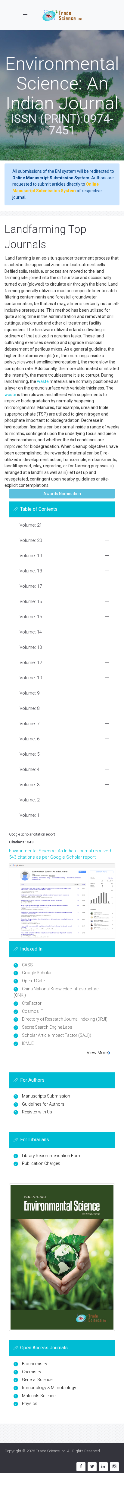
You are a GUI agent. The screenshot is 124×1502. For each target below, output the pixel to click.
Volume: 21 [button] (31, 525)
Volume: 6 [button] (29, 739)
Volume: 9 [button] (29, 693)
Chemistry (31, 1371)
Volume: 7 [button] (29, 723)
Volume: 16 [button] (31, 601)
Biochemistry (34, 1363)
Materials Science (38, 1395)
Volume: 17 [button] (31, 586)
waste (43, 381)
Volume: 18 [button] (31, 571)
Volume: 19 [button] (31, 555)
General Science (37, 1379)
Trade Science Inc (50, 1451)
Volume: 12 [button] (31, 662)
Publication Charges (41, 1163)
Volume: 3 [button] (29, 784)
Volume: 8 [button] (29, 708)
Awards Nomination (62, 493)
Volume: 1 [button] (29, 815)
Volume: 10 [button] (31, 677)
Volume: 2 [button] (29, 800)
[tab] (62, 525)
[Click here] (62, 901)
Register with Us (37, 1112)
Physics (29, 1403)
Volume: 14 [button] (31, 632)
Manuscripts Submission (46, 1096)
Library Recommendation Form (52, 1155)
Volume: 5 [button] (29, 754)
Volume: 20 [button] (31, 540)
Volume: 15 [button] (31, 616)
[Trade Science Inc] (62, 14)
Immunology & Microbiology (49, 1387)
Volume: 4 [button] (29, 769)
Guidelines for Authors (43, 1104)
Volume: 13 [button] (31, 647)
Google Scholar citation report (32, 834)
